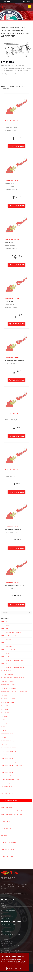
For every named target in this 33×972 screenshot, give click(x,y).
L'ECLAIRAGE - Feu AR (6, 790)
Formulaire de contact (7, 914)
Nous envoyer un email (7, 916)
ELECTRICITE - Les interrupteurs (9, 741)
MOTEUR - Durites (5, 664)
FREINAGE (3, 727)
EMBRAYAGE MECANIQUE (7, 695)
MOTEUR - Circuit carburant (8, 650)
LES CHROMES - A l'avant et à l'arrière (10, 776)
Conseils (3, 903)
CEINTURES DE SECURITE (7, 849)
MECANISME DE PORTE (7, 793)
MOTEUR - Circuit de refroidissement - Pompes (12, 660)
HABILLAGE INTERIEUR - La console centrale (11, 811)
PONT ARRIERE (4, 716)
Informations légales (6, 926)
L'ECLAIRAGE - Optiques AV (7, 783)
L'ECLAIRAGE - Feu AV (6, 786)
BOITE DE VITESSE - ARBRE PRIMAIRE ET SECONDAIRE (14, 692)
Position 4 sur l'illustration (12, 470)
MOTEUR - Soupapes (6, 639)
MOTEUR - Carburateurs (7, 646)
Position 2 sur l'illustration (12, 239)
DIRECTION (4, 723)
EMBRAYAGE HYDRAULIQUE (8, 699)
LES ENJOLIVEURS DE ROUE (8, 853)
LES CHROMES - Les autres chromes (10, 779)
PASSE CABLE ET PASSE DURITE (9, 751)
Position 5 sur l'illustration (12, 526)
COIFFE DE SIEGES (5, 821)
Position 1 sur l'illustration (12, 121)
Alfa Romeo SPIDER (5, 939)
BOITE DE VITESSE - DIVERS (8, 685)
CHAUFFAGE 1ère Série (6, 671)
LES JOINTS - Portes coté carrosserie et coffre (12, 804)
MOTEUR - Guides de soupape (8, 643)
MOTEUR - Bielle (5, 625)
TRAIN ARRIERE (5, 713)
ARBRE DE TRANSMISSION (7, 702)
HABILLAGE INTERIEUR (6, 807)
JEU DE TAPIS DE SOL (6, 828)
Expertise (3, 905)
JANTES (3, 720)
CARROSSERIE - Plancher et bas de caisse (11, 765)
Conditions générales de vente (8, 924)
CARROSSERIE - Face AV (7, 758)
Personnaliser (18, 968)
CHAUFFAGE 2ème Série (7, 674)
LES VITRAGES (4, 832)
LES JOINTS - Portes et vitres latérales (10, 797)
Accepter (9, 968)
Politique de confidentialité (7, 929)
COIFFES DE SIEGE (5, 825)
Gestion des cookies (6, 931)
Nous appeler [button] (7, 1)
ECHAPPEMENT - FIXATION (7, 681)
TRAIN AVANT (4, 706)
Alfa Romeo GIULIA (5, 937)
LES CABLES (4, 755)
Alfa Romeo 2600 (5, 948)
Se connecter (27, 1)
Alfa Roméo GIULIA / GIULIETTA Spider (10, 946)
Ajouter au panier (17, 146)
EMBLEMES (4, 835)
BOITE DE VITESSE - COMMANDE (9, 688)
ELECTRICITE (4, 737)
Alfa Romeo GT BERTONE (7, 941)
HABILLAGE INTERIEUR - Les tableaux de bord (12, 814)
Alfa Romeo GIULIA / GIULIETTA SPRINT (10, 950)
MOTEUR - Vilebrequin (6, 628)
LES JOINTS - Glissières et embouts (9, 800)
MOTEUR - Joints (5, 657)
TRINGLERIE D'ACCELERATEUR (8, 748)
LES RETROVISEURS (6, 860)
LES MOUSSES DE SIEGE (7, 856)
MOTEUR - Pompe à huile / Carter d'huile (11, 632)
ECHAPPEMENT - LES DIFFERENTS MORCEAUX (12, 678)
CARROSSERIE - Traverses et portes (9, 762)
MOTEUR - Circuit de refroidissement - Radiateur (12, 667)
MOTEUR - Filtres (5, 653)
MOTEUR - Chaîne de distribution (9, 635)
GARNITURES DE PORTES (7, 818)
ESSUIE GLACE (4, 744)
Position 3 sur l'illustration (12, 357)
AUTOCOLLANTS (5, 839)
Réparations (4, 907)
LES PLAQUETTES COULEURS (8, 842)
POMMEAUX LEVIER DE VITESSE (9, 846)
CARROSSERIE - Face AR (7, 772)
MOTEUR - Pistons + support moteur (9, 621)
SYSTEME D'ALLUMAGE (7, 734)
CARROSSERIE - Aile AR (6, 769)
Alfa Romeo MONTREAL (6, 943)
